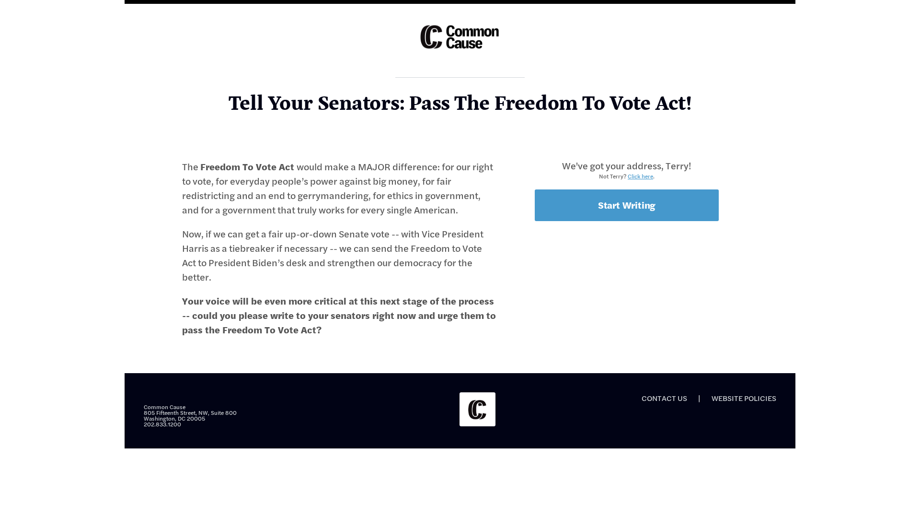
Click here (640, 176)
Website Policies (744, 398)
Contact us (664, 398)
